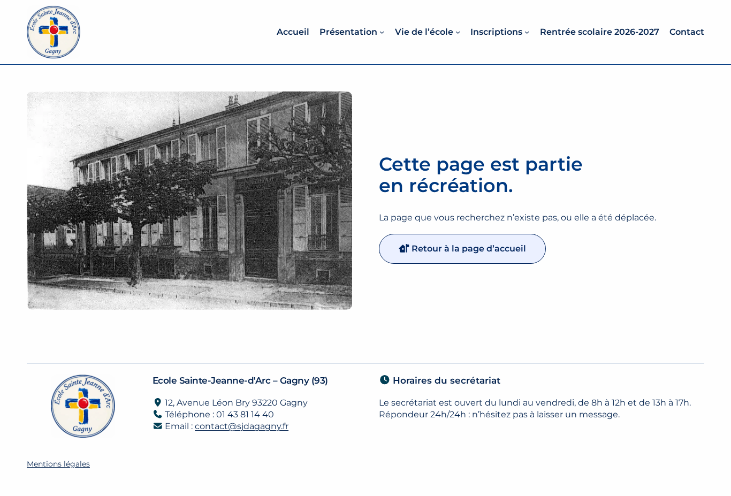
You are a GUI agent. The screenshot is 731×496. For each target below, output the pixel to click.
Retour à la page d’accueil (467, 248)
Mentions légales (58, 464)
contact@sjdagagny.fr (241, 426)
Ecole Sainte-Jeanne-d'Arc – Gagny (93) (240, 380)
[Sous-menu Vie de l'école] (457, 31)
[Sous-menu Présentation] (381, 31)
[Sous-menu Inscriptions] (526, 31)
